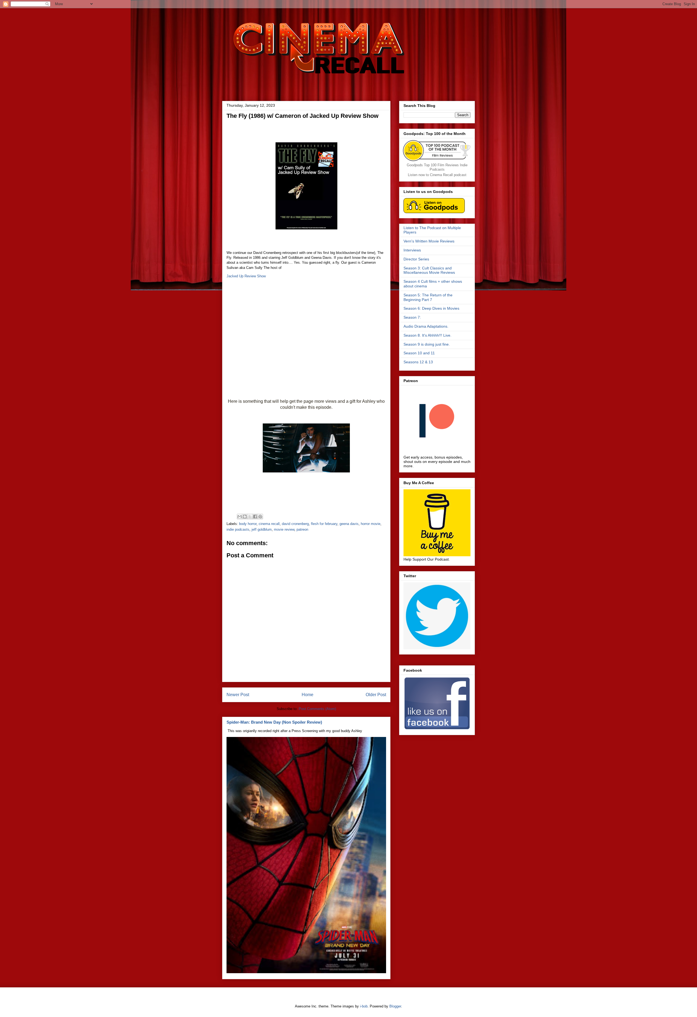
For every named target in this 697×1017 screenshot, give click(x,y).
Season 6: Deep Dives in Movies (431, 308)
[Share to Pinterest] (260, 516)
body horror (247, 524)
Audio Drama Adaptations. (425, 326)
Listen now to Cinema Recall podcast (437, 175)
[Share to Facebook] (255, 516)
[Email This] (239, 516)
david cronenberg (295, 524)
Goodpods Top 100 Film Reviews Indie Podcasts (437, 167)
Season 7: (412, 317)
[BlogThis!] (244, 516)
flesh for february (324, 524)
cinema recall (269, 524)
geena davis (349, 524)
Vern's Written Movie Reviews (428, 241)
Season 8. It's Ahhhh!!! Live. (427, 335)
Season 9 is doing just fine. (426, 344)
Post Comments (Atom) (317, 709)
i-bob (364, 1006)
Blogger (395, 1006)
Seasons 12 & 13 (418, 362)
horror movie (370, 524)
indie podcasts (238, 529)
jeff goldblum (262, 529)
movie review (284, 529)
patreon (302, 529)
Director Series (416, 259)
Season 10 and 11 (419, 353)
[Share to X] (250, 516)
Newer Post (238, 694)
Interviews (412, 250)
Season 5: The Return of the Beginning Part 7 (428, 297)
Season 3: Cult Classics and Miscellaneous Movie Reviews (429, 270)
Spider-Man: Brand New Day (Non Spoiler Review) (274, 722)
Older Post (376, 694)
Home (307, 694)
